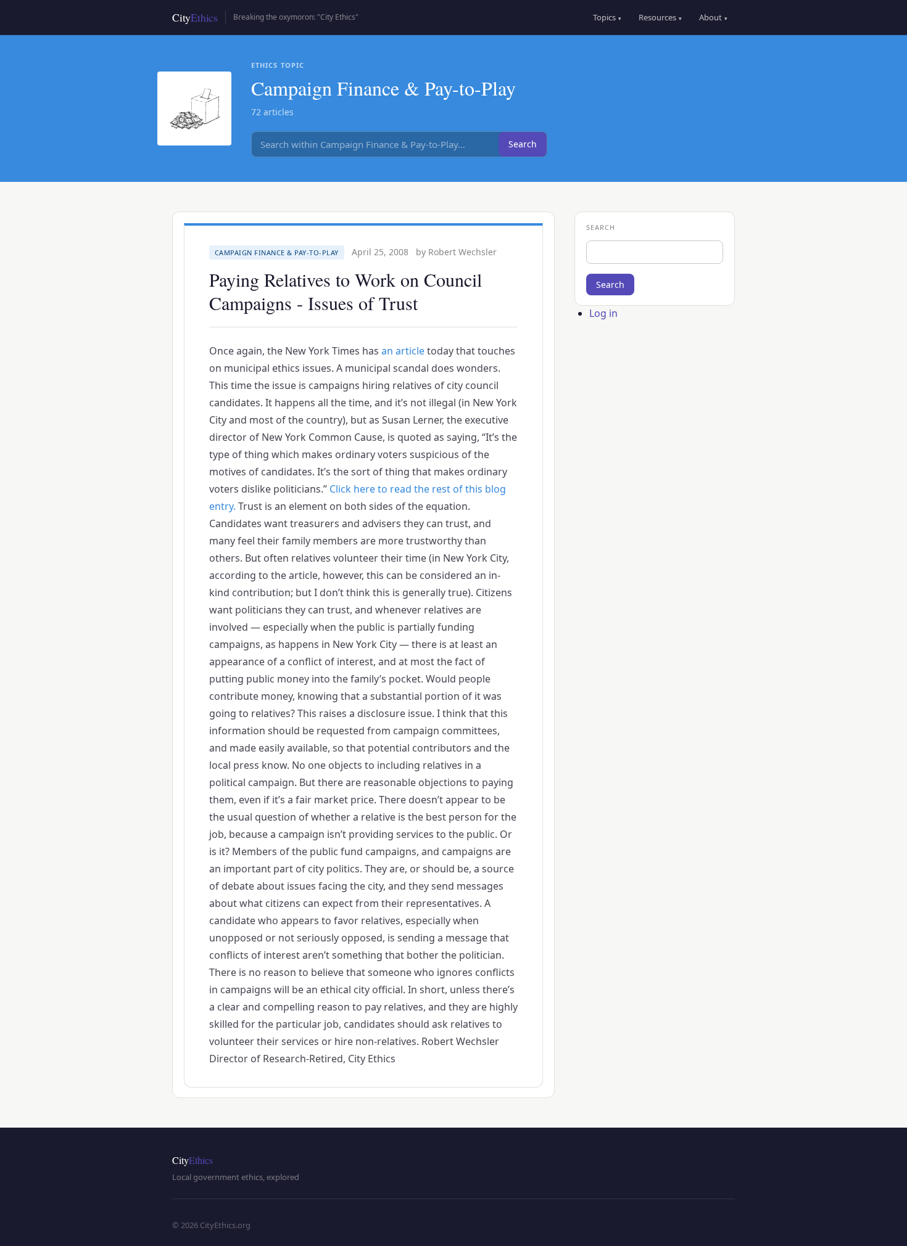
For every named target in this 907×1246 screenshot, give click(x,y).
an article (403, 351)
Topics (607, 17)
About (713, 17)
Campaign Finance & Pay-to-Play (277, 252)
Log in (603, 313)
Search (522, 144)
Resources (660, 17)
